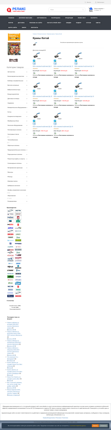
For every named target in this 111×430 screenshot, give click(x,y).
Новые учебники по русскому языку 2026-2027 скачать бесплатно (14, 333)
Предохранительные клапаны (17, 150)
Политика (65, 417)
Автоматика (11, 72)
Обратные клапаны (13, 145)
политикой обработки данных (78, 425)
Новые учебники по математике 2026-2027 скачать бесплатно (14, 342)
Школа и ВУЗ (11, 330)
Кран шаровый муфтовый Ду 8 (42, 66)
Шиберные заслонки (14, 185)
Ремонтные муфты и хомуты (16, 159)
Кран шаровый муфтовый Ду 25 (63, 96)
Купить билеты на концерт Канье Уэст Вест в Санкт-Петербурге (14, 371)
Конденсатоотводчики (14, 116)
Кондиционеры (12, 201)
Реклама (58, 417)
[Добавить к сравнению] (34, 63)
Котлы (9, 112)
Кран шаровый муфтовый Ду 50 (63, 126)
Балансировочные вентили (16, 76)
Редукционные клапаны (15, 154)
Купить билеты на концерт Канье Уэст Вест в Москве (14, 364)
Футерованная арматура (15, 167)
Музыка (9, 368)
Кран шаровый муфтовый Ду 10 (63, 66)
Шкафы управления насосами (17, 190)
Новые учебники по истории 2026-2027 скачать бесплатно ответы (13, 325)
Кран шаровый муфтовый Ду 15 (84, 66)
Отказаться (103, 425)
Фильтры (10, 172)
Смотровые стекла (13, 134)
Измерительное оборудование (17, 107)
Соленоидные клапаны (15, 163)
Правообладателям (49, 417)
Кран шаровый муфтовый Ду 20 (42, 96)
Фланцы (10, 176)
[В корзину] (34, 73)
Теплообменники (13, 140)
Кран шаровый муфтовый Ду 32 (84, 96)
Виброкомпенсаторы (14, 89)
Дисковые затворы (13, 98)
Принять (95, 425)
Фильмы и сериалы (13, 395)
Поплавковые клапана (14, 130)
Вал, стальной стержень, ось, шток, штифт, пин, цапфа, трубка (14, 384)
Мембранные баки (13, 121)
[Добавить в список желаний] (34, 60)
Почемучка (10, 360)
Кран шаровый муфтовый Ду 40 (42, 126)
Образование (12, 195)
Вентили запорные (13, 85)
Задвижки (11, 103)
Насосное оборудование (15, 125)
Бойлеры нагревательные (15, 80)
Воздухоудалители (13, 94)
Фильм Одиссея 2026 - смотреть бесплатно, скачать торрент (14, 391)
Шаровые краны (13, 181)
